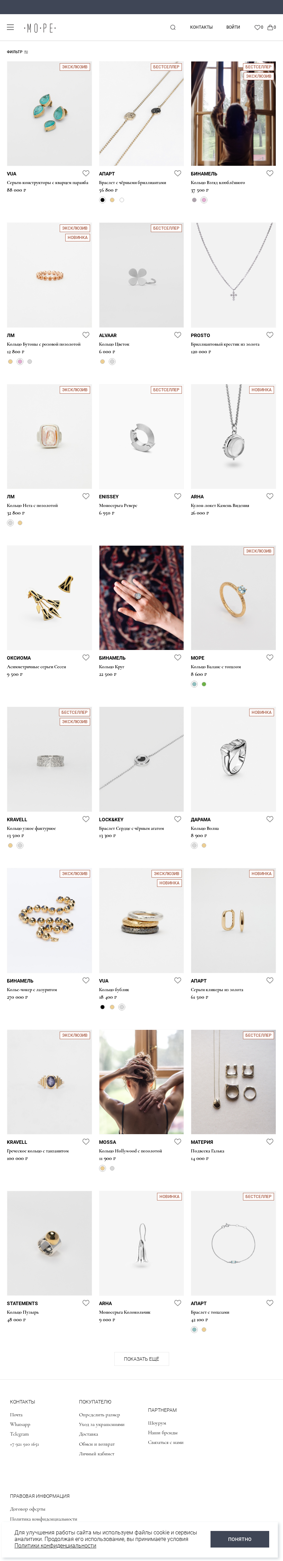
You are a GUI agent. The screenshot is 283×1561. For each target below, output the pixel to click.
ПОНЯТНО (240, 1539)
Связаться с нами (166, 1442)
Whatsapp (20, 1424)
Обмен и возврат (97, 1444)
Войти (233, 27)
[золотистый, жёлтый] (112, 200)
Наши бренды (163, 1432)
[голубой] (194, 684)
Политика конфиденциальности (43, 1519)
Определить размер (99, 1414)
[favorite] (86, 173)
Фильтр (14, 52)
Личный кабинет (96, 1453)
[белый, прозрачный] (121, 200)
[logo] (40, 33)
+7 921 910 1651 (24, 1444)
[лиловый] (194, 200)
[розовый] (204, 200)
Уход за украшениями (102, 1424)
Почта (16, 1414)
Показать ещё (141, 1359)
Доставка (88, 1434)
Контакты (201, 27)
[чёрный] (102, 200)
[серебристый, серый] (29, 361)
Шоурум (157, 1423)
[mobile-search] (172, 27)
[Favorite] (258, 27)
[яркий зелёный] (204, 684)
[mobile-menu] (10, 27)
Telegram (19, 1434)
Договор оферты (28, 1509)
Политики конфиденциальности (55, 1545)
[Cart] (271, 27)
